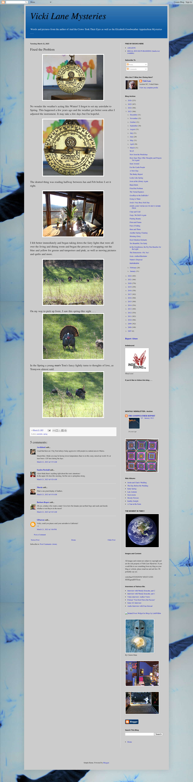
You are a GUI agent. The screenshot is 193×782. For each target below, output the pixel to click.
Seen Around (134, 163)
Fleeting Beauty (135, 218)
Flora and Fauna (135, 222)
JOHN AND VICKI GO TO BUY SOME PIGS (145, 207)
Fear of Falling (135, 225)
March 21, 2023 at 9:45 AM (47, 512)
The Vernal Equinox (137, 192)
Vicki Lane (146, 81)
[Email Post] (49, 430)
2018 (130, 290)
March (132, 147)
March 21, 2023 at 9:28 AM (47, 479)
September (134, 125)
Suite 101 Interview (134, 603)
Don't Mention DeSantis (138, 240)
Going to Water (135, 199)
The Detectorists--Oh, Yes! (139, 252)
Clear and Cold (135, 211)
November (134, 118)
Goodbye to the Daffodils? (139, 195)
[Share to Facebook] (62, 430)
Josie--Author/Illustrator (138, 256)
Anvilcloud (41, 447)
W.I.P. (132, 151)
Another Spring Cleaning (139, 232)
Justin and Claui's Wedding (137, 482)
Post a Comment (40, 534)
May (132, 140)
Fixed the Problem (136, 188)
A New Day (134, 170)
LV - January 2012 (147, 418)
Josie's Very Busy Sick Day (140, 202)
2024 (130, 107)
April (132, 144)
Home (73, 540)
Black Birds (134, 185)
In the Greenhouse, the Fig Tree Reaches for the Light (145, 248)
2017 (130, 294)
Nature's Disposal (136, 259)
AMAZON (131, 48)
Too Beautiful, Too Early (138, 243)
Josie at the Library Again (139, 181)
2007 (130, 331)
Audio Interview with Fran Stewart (139, 606)
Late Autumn (132, 492)
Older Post (111, 540)
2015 (130, 301)
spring (45, 434)
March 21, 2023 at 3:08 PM (47, 529)
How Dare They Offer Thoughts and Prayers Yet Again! (146, 159)
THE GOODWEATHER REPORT (141, 415)
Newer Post (35, 540)
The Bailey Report (136, 174)
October (133, 122)
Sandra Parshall (43, 470)
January (133, 271)
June (132, 136)
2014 (130, 305)
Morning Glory (135, 236)
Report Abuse (131, 338)
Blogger (106, 762)
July (131, 133)
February (133, 267)
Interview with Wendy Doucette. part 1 (141, 593)
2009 (130, 323)
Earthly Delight (132, 501)
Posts (131, 64)
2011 (130, 316)
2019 (130, 287)
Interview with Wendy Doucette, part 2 (141, 590)
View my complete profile (148, 87)
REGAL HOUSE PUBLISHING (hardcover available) (143, 52)
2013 (130, 309)
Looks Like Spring (136, 178)
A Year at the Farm (134, 504)
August (133, 129)
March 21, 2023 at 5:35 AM (47, 462)
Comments (133, 69)
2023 (130, 111)
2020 (130, 283)
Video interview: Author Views (138, 597)
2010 (130, 320)
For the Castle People (137, 167)
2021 (130, 279)
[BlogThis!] (56, 430)
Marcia (39, 487)
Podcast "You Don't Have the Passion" (141, 600)
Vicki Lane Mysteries (68, 15)
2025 (130, 104)
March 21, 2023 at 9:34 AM (47, 494)
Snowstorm (131, 495)
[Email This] (53, 430)
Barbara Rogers (43, 502)
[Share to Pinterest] (65, 430)
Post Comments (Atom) (48, 544)
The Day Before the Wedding (137, 485)
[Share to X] (59, 430)
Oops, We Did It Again (138, 215)
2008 (130, 327)
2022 (130, 276)
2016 (130, 298)
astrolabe (40, 434)
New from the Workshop (138, 154)
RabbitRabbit (134, 263)
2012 (130, 312)
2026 (130, 100)
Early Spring (131, 488)
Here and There (135, 229)
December (134, 114)
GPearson (40, 520)
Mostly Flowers (133, 498)
